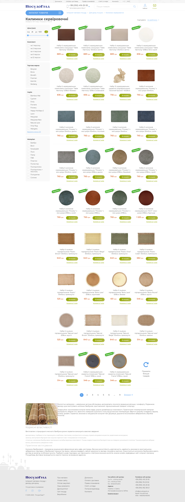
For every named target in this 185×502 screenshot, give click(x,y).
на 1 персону (35, 45)
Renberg (34, 84)
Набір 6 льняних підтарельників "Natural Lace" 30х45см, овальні (146, 333)
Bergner (34, 69)
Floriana (34, 105)
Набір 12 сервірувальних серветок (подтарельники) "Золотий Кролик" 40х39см (119, 88)
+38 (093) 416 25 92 (142, 485)
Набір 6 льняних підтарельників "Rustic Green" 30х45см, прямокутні (146, 252)
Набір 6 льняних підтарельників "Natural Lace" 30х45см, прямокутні (66, 374)
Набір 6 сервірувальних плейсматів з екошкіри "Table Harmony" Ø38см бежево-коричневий (66, 89)
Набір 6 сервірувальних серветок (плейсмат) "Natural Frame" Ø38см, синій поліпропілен (92, 375)
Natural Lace (35, 123)
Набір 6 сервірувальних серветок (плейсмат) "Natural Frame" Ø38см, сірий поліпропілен (119, 375)
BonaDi (33, 75)
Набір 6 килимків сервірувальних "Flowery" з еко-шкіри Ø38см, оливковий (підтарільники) (119, 212)
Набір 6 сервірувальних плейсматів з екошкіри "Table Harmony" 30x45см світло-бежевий (119, 49)
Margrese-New (36, 120)
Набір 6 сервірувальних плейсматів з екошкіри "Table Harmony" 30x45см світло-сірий (92, 49)
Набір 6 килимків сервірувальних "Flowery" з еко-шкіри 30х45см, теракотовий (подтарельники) (146, 90)
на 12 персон (35, 57)
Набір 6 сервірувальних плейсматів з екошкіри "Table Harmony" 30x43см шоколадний (66, 49)
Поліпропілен (36, 167)
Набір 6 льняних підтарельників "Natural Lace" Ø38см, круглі (66, 333)
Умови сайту (62, 480)
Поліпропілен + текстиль (37, 171)
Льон (32, 152)
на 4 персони (36, 51)
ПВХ (32, 158)
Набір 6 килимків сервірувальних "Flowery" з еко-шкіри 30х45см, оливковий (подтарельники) (119, 130)
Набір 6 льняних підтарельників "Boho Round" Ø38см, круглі (146, 292)
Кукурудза (35, 149)
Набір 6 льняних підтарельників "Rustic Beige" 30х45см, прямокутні (92, 252)
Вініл (32, 146)
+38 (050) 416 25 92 (142, 479)
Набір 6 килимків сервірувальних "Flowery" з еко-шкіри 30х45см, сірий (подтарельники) (66, 171)
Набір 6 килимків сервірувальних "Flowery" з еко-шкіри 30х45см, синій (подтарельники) (146, 130)
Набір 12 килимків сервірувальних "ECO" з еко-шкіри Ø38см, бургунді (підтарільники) (146, 212)
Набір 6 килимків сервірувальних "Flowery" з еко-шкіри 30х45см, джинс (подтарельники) (66, 130)
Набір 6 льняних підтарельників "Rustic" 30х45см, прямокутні (66, 292)
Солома (34, 178)
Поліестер (35, 164)
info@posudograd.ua (142, 491)
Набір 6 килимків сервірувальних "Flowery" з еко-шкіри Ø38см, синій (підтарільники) (66, 212)
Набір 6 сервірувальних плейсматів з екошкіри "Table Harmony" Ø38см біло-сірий (146, 48)
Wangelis (34, 129)
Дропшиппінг (62, 489)
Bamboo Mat (35, 96)
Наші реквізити (63, 486)
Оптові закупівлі (63, 483)
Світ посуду (61, 492)
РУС (128, 1)
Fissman (34, 78)
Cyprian (33, 99)
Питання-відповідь (92, 489)
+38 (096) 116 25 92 (142, 482)
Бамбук (33, 143)
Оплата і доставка (72, 1)
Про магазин (62, 478)
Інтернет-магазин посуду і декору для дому (36, 482)
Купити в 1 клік (72, 58)
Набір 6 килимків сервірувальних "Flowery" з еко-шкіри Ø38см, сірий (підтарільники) (146, 171)
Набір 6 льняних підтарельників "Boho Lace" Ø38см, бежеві (119, 292)
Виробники (61, 494)
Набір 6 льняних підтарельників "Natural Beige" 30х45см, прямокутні (119, 333)
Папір (33, 155)
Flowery (34, 108)
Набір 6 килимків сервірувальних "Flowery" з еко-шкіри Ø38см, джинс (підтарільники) (93, 171)
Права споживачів (88, 1)
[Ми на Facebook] (26, 491)
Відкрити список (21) (34, 132)
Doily (32, 102)
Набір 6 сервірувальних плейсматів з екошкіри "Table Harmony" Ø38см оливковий (92, 88)
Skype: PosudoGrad (141, 493)
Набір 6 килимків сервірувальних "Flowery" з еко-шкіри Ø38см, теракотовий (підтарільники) (92, 212)
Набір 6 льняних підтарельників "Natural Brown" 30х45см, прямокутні (93, 333)
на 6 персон (35, 54)
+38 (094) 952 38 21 (142, 488)
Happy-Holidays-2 (37, 111)
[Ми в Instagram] (32, 490)
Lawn (32, 114)
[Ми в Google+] (39, 490)
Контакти (115, 1)
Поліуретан (35, 175)
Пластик (34, 161)
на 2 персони (36, 48)
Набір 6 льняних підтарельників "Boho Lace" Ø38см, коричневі (93, 292)
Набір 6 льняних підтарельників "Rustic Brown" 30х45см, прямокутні (66, 252)
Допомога (58, 1)
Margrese (34, 117)
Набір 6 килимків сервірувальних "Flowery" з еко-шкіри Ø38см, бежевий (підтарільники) (119, 171)
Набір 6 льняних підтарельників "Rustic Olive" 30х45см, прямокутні (119, 252)
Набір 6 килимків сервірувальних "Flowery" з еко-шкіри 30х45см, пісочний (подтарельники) (92, 130)
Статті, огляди (103, 1)
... (114, 395)
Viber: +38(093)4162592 (142, 495)
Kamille (33, 81)
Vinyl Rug (34, 126)
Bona (32, 72)
